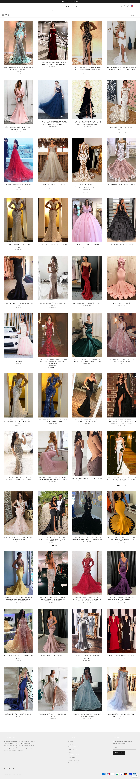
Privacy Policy (71, 757)
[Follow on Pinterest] (13, 768)
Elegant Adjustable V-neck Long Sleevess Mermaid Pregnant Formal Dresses (87, 657)
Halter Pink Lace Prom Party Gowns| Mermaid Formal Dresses (121, 302)
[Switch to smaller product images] (6, 15)
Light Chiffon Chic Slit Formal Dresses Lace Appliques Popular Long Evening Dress (53, 714)
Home (35, 10)
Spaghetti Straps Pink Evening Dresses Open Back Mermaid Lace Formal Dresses (53, 478)
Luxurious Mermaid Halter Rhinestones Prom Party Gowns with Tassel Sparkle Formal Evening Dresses (18, 479)
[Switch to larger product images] (3, 15)
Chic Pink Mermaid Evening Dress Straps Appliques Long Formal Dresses (53, 656)
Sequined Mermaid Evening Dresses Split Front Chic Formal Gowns (53, 420)
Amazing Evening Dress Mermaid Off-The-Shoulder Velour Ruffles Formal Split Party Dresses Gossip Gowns (87, 123)
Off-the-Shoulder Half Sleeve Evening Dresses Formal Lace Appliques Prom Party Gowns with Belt (121, 714)
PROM (52, 10)
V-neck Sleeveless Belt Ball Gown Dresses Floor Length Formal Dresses (87, 245)
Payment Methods (72, 749)
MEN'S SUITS (88, 10)
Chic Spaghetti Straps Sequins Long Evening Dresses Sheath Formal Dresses (87, 302)
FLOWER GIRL (61, 10)
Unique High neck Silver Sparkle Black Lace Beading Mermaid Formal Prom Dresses (87, 69)
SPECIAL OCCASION (75, 10)
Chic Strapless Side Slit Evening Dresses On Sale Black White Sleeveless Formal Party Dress (121, 479)
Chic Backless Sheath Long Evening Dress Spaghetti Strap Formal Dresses (87, 479)
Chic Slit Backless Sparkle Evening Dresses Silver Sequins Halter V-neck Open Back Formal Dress (53, 599)
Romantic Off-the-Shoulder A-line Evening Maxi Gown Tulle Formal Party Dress (19, 186)
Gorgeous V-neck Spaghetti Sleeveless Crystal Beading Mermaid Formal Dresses (87, 538)
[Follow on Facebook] (5, 768)
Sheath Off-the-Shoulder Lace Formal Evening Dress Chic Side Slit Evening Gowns (53, 303)
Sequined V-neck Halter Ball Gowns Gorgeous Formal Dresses (121, 360)
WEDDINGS (43, 10)
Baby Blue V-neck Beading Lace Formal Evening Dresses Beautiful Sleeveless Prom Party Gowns (87, 714)
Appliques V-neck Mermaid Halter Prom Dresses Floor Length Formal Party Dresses (121, 539)
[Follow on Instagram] (9, 768)
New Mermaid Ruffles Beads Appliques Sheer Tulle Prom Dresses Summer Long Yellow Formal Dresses (18, 599)
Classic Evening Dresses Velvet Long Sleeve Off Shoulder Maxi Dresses (53, 63)
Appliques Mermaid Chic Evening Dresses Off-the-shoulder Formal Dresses (53, 245)
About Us (70, 741)
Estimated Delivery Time (74, 755)
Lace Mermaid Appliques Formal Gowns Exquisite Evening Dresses (121, 185)
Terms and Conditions (73, 760)
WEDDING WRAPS (101, 10)
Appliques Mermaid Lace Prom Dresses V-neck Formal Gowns (18, 538)
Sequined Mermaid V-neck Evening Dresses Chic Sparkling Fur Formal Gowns (18, 246)
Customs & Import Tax (73, 763)
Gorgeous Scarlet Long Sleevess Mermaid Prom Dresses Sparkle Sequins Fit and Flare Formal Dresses (87, 599)
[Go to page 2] (77, 725)
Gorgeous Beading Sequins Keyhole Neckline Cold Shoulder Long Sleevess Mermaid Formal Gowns (87, 186)
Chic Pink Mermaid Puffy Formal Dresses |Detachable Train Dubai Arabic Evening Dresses (18, 657)
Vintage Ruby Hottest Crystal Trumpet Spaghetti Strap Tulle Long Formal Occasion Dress (53, 361)
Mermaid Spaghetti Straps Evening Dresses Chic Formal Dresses (87, 420)
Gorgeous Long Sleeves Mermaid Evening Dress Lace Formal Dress (18, 68)
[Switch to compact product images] (8, 15)
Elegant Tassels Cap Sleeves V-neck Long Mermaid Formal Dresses (121, 656)
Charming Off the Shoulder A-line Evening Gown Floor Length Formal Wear (53, 185)
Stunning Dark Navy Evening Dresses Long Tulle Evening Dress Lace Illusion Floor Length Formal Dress (53, 123)
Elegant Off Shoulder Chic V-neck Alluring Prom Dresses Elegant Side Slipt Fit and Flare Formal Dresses (52, 539)
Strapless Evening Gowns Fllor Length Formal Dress (18, 360)
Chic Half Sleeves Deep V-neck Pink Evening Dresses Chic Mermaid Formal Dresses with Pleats (18, 127)
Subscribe (119, 753)
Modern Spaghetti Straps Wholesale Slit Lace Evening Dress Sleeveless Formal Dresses (121, 69)
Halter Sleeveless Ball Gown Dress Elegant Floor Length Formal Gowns (121, 245)
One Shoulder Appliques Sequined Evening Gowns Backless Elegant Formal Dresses (18, 421)
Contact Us (70, 744)
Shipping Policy (72, 752)
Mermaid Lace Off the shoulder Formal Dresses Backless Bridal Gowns (121, 126)
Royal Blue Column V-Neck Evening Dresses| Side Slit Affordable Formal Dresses (18, 714)
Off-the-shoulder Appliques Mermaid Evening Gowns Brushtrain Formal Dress (87, 360)
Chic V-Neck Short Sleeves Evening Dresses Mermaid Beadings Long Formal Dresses (121, 599)
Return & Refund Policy (74, 747)
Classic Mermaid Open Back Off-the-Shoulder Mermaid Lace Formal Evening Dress (18, 303)
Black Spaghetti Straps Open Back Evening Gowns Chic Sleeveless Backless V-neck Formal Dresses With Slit (121, 421)
